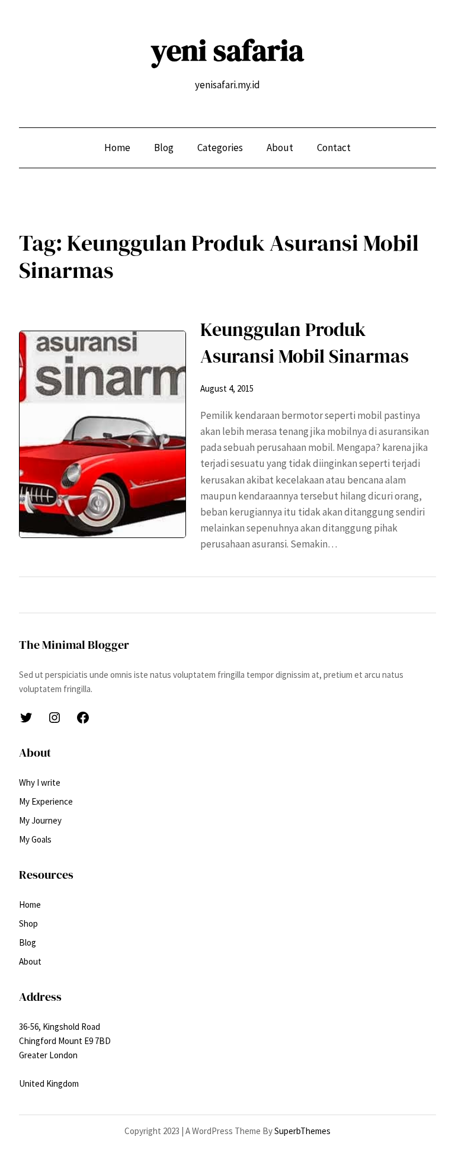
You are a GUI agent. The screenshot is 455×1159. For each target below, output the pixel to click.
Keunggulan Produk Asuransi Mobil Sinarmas (304, 342)
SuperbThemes (302, 1130)
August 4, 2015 (227, 388)
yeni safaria (227, 50)
